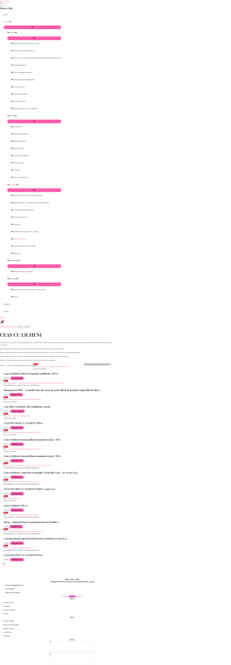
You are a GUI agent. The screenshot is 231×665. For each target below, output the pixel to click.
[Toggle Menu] (32, 27)
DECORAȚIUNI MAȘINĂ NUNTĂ (24, 51)
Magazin (6, 22)
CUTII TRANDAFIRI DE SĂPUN (23, 210)
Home (5, 14)
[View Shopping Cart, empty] (2, 322)
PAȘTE (15, 297)
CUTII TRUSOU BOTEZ (21, 156)
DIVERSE (13, 279)
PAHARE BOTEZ (18, 163)
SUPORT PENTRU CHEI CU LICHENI (25, 232)
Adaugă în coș (17, 378)
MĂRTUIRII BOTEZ (19, 141)
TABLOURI (16, 224)
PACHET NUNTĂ (19, 87)
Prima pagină (4, 327)
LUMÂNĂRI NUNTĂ (19, 65)
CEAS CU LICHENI (19, 239)
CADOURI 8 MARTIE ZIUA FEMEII (24, 246)
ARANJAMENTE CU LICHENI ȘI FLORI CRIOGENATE (31, 203)
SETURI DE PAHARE (20, 94)
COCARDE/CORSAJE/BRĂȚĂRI (24, 80)
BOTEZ (12, 116)
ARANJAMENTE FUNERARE (23, 271)
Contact (6, 311)
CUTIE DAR (17, 127)
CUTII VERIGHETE (19, 101)
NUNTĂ (12, 33)
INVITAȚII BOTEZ (19, 148)
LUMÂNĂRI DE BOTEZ (20, 134)
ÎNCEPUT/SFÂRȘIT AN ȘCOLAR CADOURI (27, 195)
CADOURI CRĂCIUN (20, 217)
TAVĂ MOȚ (16, 170)
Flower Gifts (6, 8)
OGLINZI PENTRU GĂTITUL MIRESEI (25, 108)
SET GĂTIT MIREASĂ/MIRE (22, 72)
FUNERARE (14, 260)
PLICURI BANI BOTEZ (20, 177)
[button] (10, 21)
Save (36, 364)
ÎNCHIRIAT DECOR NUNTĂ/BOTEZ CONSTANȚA (29, 289)
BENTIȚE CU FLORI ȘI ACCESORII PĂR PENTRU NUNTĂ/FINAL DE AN (37, 58)
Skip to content (4, 1)
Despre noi (7, 304)
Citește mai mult (17, 411)
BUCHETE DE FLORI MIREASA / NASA (26, 43)
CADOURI (13, 184)
